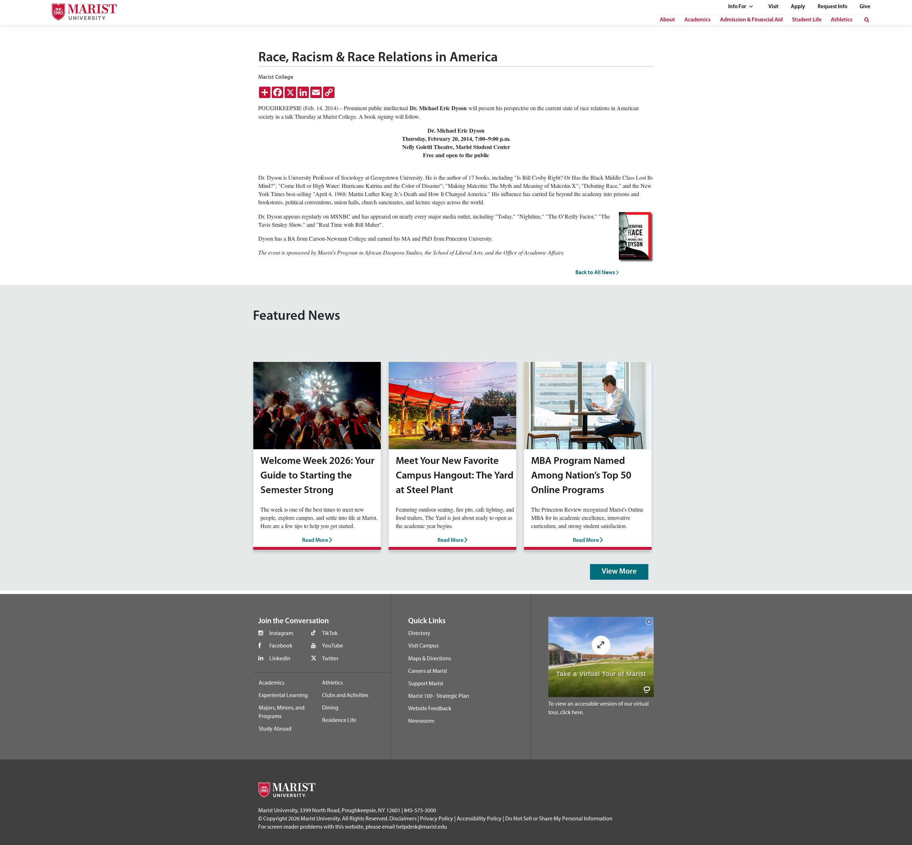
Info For (737, 7)
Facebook (280, 645)
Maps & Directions (429, 658)
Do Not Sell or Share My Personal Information (558, 818)
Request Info (832, 7)
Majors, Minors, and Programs (282, 711)
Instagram (281, 632)
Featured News (296, 316)
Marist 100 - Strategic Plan (438, 695)
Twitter (330, 658)
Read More (315, 540)
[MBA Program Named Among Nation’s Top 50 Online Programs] (588, 404)
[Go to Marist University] (80, 10)
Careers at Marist (427, 670)
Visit (773, 7)
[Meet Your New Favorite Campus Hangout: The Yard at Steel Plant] (452, 404)
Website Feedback (429, 708)
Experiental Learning (283, 694)
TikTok (330, 632)
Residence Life (339, 719)
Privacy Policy (436, 818)
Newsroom (421, 720)
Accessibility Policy (479, 818)
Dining (330, 707)
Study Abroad (275, 728)
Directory (419, 632)
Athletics (842, 20)
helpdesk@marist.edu (421, 826)
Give (865, 7)
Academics (697, 20)
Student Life (807, 20)
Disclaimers (402, 818)
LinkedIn (279, 658)
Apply (798, 7)
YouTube (332, 645)
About (667, 20)
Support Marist (425, 683)
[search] (867, 20)
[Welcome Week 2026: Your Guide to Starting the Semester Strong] (317, 404)
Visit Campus (423, 645)
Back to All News (595, 272)
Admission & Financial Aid (751, 20)
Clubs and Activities (345, 694)
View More (619, 571)
